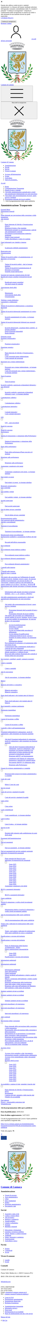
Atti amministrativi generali (13, 232)
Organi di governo (11, 1195)
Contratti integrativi (11, 412)
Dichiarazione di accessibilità (14, 1312)
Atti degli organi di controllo (14, 284)
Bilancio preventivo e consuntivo (11, 685)
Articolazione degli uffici (9, 287)
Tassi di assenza (6, 376)
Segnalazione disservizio (13, 1301)
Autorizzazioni (9, 1239)
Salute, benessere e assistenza (14, 1237)
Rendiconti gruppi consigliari (14, 282)
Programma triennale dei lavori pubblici (18, 199)
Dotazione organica (7, 347)
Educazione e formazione (13, 1230)
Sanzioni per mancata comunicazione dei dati (15, 275)
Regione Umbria (6, 23)
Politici (7, 1202)
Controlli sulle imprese (8, 567)
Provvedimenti (5, 546)
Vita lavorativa (9, 1217)
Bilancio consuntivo (11, 692)
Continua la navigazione (9, 21)
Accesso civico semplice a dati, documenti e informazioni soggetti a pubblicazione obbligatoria (21, 1054)
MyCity (4, 1320)
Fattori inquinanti (10, 973)
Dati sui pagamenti (7, 842)
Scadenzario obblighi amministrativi (16, 248)
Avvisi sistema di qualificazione (19, 634)
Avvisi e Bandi (13, 628)
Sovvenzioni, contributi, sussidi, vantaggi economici (17, 659)
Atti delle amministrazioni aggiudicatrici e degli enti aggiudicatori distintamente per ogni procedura (21, 193)
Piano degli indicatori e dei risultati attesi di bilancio (17, 695)
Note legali (8, 1310)
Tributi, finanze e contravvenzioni (15, 1233)
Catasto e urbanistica (11, 1223)
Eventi (7, 1262)
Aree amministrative (11, 1197)
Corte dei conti (5, 779)
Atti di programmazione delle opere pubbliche (15, 915)
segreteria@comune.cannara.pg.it (16, 1292)
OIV (2, 417)
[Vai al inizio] (1, 1134)
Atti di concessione (7, 672)
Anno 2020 (12, 877)
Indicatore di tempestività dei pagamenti (17, 860)
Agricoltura (8, 178)
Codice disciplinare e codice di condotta (17, 239)
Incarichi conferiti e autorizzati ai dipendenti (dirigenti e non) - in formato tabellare (19, 393)
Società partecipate (7, 500)
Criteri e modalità (6, 663)
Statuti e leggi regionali (12, 237)
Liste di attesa (5, 819)
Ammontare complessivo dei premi (12, 466)
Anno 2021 (12, 879)
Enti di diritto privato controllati (11, 509)
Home (7, 186)
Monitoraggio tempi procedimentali (12, 535)
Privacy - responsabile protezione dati (13, 1102)
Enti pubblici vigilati (7, 492)
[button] (10, 165)
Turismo (7, 1225)
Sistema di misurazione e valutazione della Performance (18, 436)
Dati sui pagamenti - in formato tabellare (18, 848)
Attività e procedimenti (8, 522)
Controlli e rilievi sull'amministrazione (13, 728)
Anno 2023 (12, 882)
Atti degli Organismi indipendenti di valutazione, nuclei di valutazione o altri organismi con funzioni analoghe (21, 741)
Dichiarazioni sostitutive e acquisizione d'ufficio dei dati (18, 537)
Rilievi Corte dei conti (12, 784)
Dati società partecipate (12, 506)
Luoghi (7, 1260)
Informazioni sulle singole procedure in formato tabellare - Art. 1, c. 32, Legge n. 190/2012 (20, 593)
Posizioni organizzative (8, 338)
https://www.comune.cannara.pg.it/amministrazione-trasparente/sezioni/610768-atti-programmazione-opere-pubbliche (18, 1125)
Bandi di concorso (6, 426)
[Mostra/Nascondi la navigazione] (17, 94)
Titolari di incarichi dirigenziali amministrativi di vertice (18, 311)
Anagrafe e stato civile (12, 1214)
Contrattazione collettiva (8, 397)
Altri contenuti (5, 1017)
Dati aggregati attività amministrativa (12, 520)
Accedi (3, 183)
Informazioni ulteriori (15, 641)
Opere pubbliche (6, 898)
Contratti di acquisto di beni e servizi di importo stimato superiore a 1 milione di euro (20, 651)
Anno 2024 (12, 884)
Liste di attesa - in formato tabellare (16, 824)
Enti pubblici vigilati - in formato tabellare (18, 497)
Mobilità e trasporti (11, 1226)
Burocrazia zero (6, 251)
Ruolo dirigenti (9, 333)
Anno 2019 (12, 875)
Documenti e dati (10, 1206)
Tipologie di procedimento (9, 526)
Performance (5, 432)
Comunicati (8, 1250)
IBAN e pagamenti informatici (10, 889)
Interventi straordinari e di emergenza (13, 1004)
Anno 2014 (12, 866)
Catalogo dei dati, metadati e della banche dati (19, 1095)
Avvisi (7, 1252)
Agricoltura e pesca (11, 1241)
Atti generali (5, 219)
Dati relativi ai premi (7, 477)
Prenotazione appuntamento (14, 1299)
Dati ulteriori (5, 1100)
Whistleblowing (6, 1104)
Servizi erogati (5, 788)
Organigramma (9, 297)
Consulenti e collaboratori (9, 302)
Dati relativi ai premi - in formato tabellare (18, 482)
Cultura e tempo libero (12, 1216)
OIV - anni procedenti (12, 423)
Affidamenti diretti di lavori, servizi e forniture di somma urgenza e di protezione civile (22, 637)
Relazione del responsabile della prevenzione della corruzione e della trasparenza (21, 1038)
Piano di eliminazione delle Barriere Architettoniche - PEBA (16, 946)
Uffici (7, 1199)
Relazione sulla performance (10, 457)
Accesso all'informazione (13, 174)
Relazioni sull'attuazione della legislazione (18, 982)
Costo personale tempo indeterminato (17, 356)
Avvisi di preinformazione (17, 625)
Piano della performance (8, 446)
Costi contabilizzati (7, 810)
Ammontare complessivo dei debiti (16, 886)
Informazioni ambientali (8, 960)
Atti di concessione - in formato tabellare (18, 677)
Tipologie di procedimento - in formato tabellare (20, 531)
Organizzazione (6, 253)
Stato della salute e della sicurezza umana (18, 984)
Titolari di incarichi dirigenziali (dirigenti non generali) (18, 322)
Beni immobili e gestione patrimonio (12, 706)
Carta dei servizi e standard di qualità (12, 792)
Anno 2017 (12, 871)
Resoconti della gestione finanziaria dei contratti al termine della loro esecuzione (21, 654)
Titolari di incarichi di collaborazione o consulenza (17, 306)
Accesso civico (5, 1048)
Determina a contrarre (16, 627)
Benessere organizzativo (8, 486)
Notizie (7, 1249)
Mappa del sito (5, 1317)
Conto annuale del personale (14, 358)
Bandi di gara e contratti (13, 190)
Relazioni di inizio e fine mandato (15, 228)
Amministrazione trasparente (14, 1306)
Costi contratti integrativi (13, 414)
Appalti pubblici (10, 1221)
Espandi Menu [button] (5, 209)
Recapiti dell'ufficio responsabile (15, 542)
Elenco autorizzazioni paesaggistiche (16, 949)
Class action (5, 801)
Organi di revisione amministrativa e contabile (15, 768)
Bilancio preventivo (11, 690)
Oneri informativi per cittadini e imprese (13, 242)
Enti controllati (5, 488)
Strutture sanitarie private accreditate (12, 991)
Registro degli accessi (12, 1060)
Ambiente (8, 1235)
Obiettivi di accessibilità (12, 1097)
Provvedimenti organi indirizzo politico (13, 549)
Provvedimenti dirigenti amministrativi (13, 558)
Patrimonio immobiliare (8, 710)
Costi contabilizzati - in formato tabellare (18, 815)
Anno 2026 (12, 953)
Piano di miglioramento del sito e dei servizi (19, 1313)
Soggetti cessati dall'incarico (14, 271)
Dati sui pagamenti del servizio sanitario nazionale (17, 851)
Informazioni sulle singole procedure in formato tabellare (19, 586)
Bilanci (3, 681)
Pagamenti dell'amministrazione (11, 838)
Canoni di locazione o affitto (10, 719)
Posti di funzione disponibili (14, 331)
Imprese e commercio (12, 1219)
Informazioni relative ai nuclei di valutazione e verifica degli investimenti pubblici (19, 910)
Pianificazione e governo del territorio (13, 936)
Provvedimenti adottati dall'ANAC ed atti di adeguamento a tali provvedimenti (19, 1041)
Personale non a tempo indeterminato (12, 362)
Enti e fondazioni (10, 1201)
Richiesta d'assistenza (12, 1303)
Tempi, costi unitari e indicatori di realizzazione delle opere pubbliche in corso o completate (20, 932)
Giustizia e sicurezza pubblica (14, 1232)
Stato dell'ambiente (11, 971)
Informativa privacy (11, 1308)
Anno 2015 (12, 868)
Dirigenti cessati (6, 336)
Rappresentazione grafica (9, 518)
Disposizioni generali (7, 211)
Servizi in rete (5, 827)
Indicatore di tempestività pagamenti (12, 853)
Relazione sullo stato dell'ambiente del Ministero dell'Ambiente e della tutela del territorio (20, 987)
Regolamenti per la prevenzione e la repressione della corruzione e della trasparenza (20, 1034)
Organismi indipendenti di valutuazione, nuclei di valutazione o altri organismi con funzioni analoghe (17, 733)
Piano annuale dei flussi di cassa (15, 858)
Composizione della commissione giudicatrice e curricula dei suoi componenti (20, 647)
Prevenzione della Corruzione (10, 1021)
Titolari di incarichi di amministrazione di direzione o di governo (18, 269)
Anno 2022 (12, 880)
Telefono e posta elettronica (9, 300)
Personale (4, 307)
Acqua (7, 176)
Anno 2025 (12, 864)
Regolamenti (9, 1093)
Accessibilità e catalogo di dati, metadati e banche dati (18, 1084)
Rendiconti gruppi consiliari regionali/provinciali (16, 277)
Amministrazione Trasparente (14, 188)
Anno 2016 (12, 870)
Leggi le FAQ (9, 1297)
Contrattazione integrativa (9, 406)
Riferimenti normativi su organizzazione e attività (20, 230)
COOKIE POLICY (7, 18)
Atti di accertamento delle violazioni (16, 1044)
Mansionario (9, 293)
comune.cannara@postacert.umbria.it (16, 1294)
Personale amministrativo (13, 1204)
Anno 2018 (12, 873)
